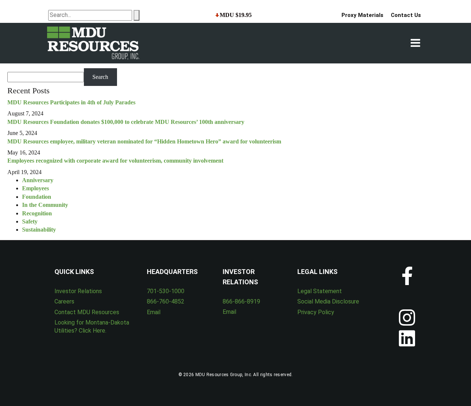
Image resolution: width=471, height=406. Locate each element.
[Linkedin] (407, 338)
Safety (30, 221)
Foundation (36, 197)
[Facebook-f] (407, 276)
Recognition (37, 213)
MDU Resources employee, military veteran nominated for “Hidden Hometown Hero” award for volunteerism (144, 141)
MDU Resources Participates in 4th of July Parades (71, 102)
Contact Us (406, 15)
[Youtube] (407, 296)
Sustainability (39, 229)
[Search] (136, 15)
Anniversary (37, 180)
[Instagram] (407, 317)
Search (100, 77)
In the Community (45, 205)
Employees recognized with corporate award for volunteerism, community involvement (115, 160)
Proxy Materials (362, 15)
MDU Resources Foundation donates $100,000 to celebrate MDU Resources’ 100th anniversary (125, 122)
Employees (35, 188)
